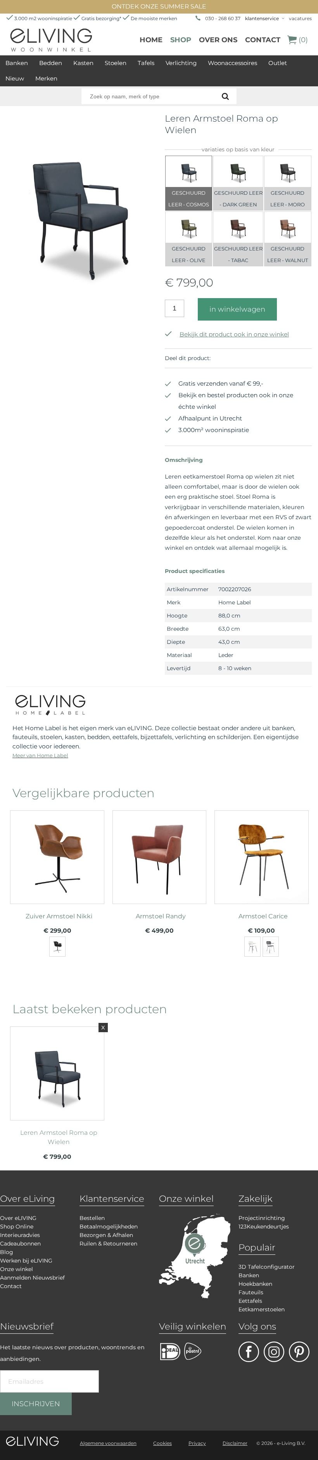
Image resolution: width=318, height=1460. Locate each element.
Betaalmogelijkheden (109, 1226)
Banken (16, 63)
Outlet (277, 63)
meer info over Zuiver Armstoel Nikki (57, 868)
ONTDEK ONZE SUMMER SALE (159, 6)
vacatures (300, 18)
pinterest (299, 1352)
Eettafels (250, 1300)
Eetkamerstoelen (261, 1309)
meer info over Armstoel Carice (261, 868)
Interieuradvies (20, 1235)
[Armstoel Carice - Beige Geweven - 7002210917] (252, 947)
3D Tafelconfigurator (266, 1266)
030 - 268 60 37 (222, 18)
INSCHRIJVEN (36, 1404)
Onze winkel (16, 1269)
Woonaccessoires (232, 63)
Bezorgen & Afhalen (106, 1235)
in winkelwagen (237, 309)
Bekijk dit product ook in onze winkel (234, 334)
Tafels (146, 63)
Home (151, 40)
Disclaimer (235, 1443)
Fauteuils (250, 1292)
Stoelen (115, 63)
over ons (218, 40)
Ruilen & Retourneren (108, 1243)
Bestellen (92, 1218)
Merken (46, 78)
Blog (6, 1252)
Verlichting (181, 63)
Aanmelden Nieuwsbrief (32, 1277)
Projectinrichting (261, 1218)
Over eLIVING (18, 1218)
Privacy (197, 1443)
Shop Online (16, 1226)
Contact (262, 40)
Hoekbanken (255, 1283)
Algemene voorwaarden (108, 1443)
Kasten (83, 63)
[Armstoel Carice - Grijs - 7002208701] (271, 947)
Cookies (162, 1443)
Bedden (50, 63)
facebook (248, 1352)
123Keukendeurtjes (263, 1226)
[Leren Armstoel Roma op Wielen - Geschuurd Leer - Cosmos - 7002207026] (79, 304)
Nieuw (14, 78)
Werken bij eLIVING (26, 1260)
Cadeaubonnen (20, 1243)
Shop (180, 40)
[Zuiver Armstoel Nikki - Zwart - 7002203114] (57, 947)
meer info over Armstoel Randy (159, 868)
